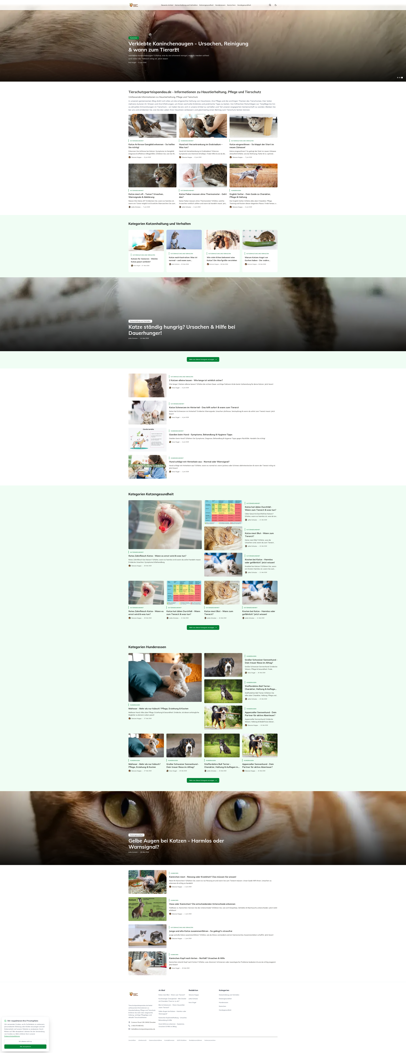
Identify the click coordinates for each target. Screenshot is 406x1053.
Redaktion (193, 990)
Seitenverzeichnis (209, 1040)
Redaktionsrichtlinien (195, 1040)
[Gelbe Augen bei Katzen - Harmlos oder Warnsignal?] (203, 828)
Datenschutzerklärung (12, 1036)
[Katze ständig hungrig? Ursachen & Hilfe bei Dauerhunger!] (203, 314)
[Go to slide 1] (398, 77)
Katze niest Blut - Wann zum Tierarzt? (172, 995)
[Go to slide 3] (402, 77)
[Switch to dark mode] (276, 5)
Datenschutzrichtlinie (155, 1040)
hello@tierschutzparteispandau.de (143, 1029)
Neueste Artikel (167, 5)
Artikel (162, 990)
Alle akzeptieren (25, 1047)
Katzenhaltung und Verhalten (186, 5)
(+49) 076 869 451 (137, 1026)
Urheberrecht (142, 1040)
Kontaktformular (169, 1040)
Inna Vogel (132, 62)
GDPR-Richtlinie (182, 1040)
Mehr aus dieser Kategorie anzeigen (201, 359)
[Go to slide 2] (400, 77)
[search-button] (270, 5)
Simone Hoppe (194, 995)
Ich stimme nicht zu (25, 1041)
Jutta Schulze (133, 338)
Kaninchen (231, 5)
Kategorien (224, 990)
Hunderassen (220, 5)
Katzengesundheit (206, 5)
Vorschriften (132, 1040)
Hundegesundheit (244, 5)
